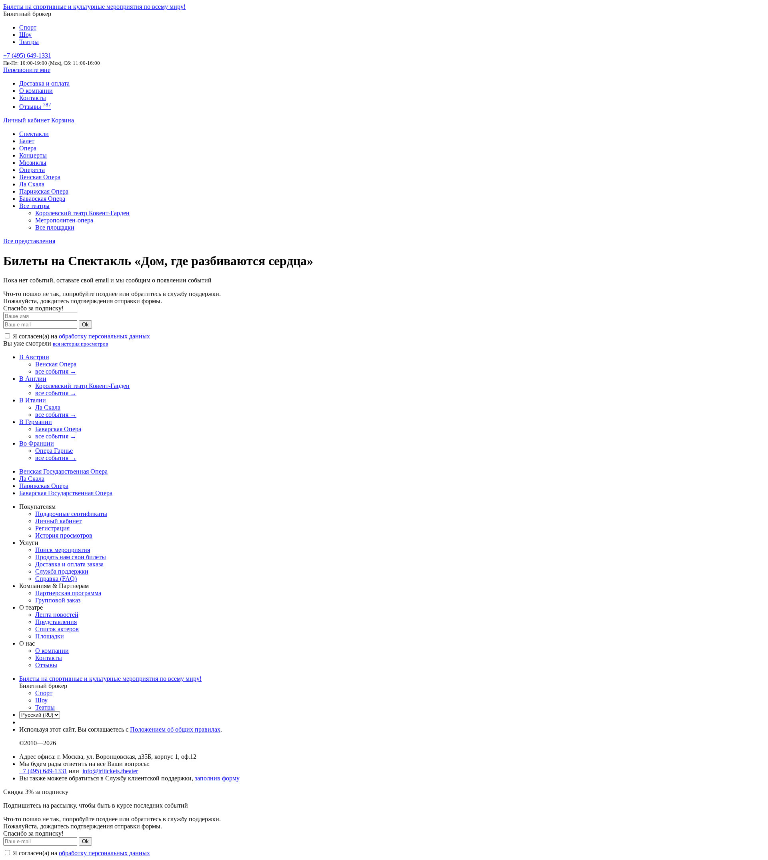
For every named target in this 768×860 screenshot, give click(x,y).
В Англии (32, 378)
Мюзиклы (32, 162)
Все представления (29, 241)
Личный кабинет (27, 120)
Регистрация (52, 528)
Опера (27, 148)
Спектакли (34, 133)
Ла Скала (31, 184)
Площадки (49, 636)
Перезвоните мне (26, 69)
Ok (85, 325)
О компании (36, 90)
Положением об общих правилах (175, 729)
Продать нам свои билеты (70, 557)
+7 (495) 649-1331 (43, 771)
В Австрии (34, 357)
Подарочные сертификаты (71, 513)
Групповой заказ (57, 600)
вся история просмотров (80, 344)
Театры (29, 41)
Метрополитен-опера (64, 220)
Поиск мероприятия (62, 549)
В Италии (32, 400)
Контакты (32, 97)
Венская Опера (39, 177)
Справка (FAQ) (56, 578)
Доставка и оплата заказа (69, 564)
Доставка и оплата (44, 83)
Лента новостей (56, 614)
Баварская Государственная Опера (65, 493)
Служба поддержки (61, 571)
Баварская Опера (42, 198)
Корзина (62, 120)
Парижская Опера (43, 191)
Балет (26, 141)
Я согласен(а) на (80, 336)
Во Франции (36, 443)
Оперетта (32, 169)
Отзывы (35, 106)
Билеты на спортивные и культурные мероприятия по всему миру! (94, 6)
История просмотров (63, 535)
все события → (55, 371)
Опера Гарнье (54, 450)
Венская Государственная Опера (63, 471)
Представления (56, 621)
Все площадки (54, 227)
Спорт (27, 27)
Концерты (33, 155)
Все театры (34, 205)
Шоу (25, 34)
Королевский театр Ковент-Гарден (82, 213)
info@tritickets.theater (110, 771)
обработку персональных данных (104, 336)
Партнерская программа (68, 593)
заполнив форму (217, 778)
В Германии (35, 421)
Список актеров (57, 629)
